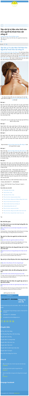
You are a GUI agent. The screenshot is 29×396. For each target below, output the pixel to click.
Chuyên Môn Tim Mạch (6, 350)
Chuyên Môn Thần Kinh (6, 345)
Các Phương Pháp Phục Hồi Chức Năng (10, 334)
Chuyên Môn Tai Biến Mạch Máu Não (10, 348)
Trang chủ (3, 36)
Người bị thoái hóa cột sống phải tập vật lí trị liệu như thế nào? (14, 247)
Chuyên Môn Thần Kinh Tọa (7, 342)
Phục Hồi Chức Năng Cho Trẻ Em (9, 353)
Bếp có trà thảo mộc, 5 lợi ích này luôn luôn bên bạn (14, 363)
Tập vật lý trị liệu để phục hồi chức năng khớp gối (14, 259)
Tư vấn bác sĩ (9, 295)
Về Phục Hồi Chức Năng (6, 331)
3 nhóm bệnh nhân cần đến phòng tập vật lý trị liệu (14, 270)
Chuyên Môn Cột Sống (6, 336)
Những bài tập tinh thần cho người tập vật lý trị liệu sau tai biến (14, 281)
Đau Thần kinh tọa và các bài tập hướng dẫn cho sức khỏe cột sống (14, 224)
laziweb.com (17, 393)
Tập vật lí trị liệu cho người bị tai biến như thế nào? (14, 237)
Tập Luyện (15, 36)
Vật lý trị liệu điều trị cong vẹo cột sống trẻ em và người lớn (15, 374)
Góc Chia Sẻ (9, 36)
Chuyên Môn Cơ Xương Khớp (8, 339)
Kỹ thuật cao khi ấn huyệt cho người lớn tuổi (12, 368)
